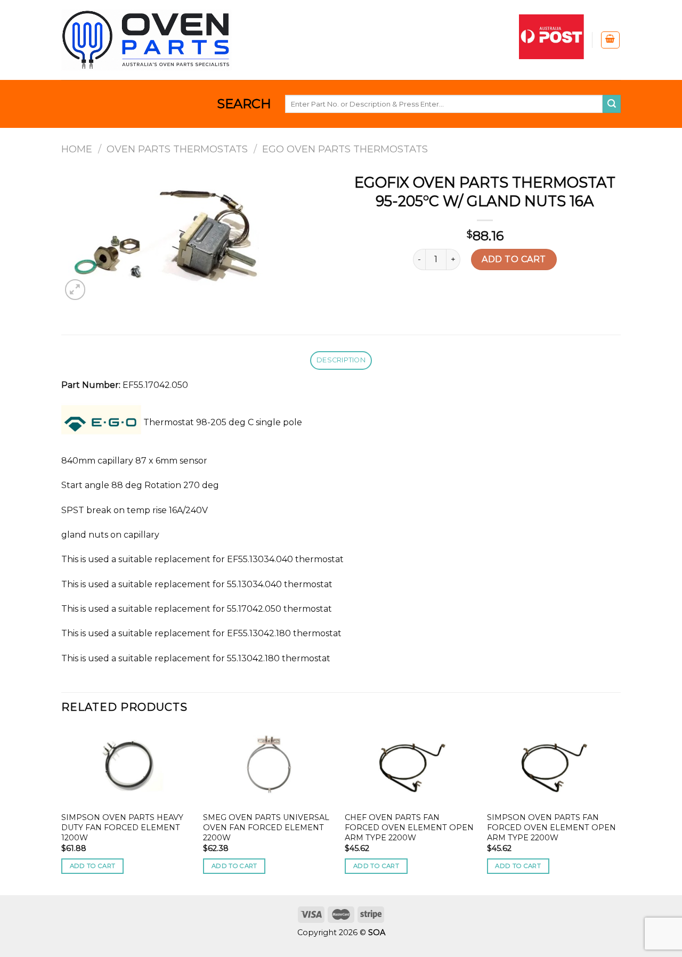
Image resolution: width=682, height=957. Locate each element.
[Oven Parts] (146, 40)
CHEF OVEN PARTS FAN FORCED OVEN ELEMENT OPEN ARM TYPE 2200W (409, 827)
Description (341, 360)
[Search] (612, 104)
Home (76, 149)
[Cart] (610, 39)
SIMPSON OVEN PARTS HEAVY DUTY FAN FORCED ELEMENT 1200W (122, 827)
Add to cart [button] (93, 866)
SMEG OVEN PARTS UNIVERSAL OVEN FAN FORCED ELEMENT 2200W (266, 827)
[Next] (618, 810)
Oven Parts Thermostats (177, 149)
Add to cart (514, 259)
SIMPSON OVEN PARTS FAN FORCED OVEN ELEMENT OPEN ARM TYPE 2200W (551, 827)
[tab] (340, 360)
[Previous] (62, 810)
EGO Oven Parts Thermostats (345, 149)
